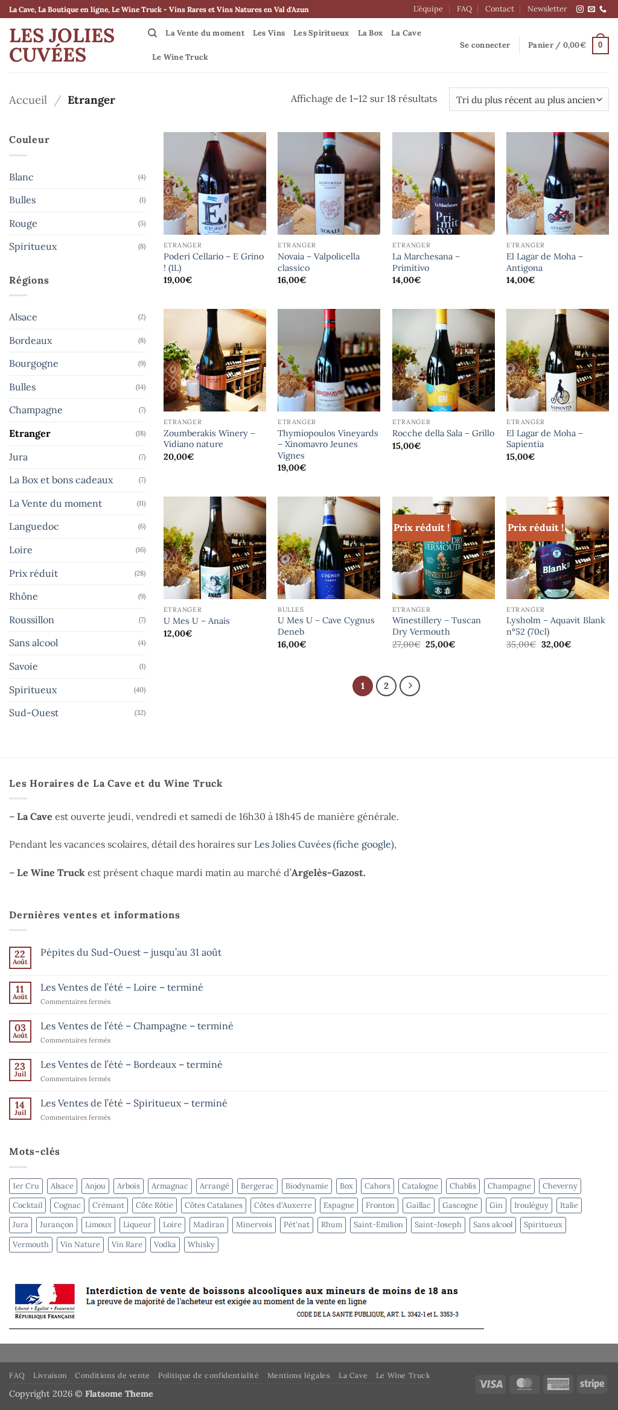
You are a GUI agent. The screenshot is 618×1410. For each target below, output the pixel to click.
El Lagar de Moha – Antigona (544, 262)
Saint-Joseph (438, 1224)
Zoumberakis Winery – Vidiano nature (209, 439)
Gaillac (418, 1205)
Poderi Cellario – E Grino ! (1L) (214, 262)
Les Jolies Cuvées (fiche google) (324, 844)
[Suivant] (410, 686)
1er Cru (26, 1186)
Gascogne (460, 1205)
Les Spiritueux (321, 33)
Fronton (380, 1205)
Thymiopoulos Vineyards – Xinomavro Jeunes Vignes (328, 444)
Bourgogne (34, 363)
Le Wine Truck (180, 57)
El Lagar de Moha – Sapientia (544, 439)
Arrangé (214, 1186)
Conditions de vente (112, 1375)
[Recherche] (152, 33)
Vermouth (31, 1244)
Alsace (23, 317)
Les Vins (269, 33)
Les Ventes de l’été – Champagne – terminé (137, 1026)
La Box (370, 33)
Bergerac (257, 1186)
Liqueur (137, 1224)
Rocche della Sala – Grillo (443, 433)
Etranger (30, 433)
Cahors (377, 1186)
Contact (499, 9)
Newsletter (547, 9)
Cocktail (27, 1205)
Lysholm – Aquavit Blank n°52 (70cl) (555, 626)
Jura (18, 457)
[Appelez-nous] (603, 9)
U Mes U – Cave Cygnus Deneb (326, 626)
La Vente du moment (204, 33)
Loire (21, 550)
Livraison (50, 1375)
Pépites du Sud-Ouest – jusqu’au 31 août (130, 952)
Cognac (67, 1205)
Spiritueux (33, 246)
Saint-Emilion (378, 1224)
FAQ (464, 9)
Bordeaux (30, 340)
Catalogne (420, 1186)
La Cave (406, 33)
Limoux (98, 1224)
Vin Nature (80, 1244)
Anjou (95, 1186)
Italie (569, 1205)
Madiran (209, 1224)
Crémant (108, 1205)
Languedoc (34, 526)
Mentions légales (299, 1375)
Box (346, 1186)
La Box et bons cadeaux (61, 480)
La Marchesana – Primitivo (426, 262)
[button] (485, 45)
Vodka (165, 1244)
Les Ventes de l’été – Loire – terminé (121, 987)
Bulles (22, 200)
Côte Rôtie (154, 1205)
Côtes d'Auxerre (283, 1205)
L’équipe (428, 9)
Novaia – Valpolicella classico (319, 262)
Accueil (28, 99)
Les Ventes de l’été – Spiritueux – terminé (134, 1103)
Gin (496, 1205)
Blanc (21, 177)
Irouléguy (531, 1205)
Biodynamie (306, 1186)
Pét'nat (297, 1224)
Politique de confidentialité (208, 1375)
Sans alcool (33, 643)
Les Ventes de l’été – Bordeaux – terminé (131, 1064)
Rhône (23, 596)
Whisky (201, 1244)
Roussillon (31, 620)
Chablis (463, 1186)
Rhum (331, 1224)
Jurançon (57, 1224)
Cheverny (560, 1186)
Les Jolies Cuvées (62, 45)
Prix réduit (33, 573)
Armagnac (169, 1186)
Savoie (23, 666)
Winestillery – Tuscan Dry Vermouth (436, 626)
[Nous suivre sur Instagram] (580, 9)
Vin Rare (127, 1244)
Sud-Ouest (34, 713)
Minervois (254, 1224)
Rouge (23, 223)
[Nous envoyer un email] (591, 9)
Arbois (128, 1186)
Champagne (36, 410)
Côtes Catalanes (214, 1205)
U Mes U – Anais (197, 620)
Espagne (338, 1205)
